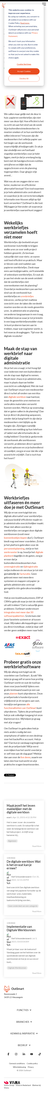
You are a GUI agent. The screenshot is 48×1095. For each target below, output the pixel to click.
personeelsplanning (14, 548)
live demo (26, 757)
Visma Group (9, 1085)
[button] (44, 4)
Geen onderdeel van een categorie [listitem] (22, 906)
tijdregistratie (30, 566)
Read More (36, 846)
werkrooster (10, 552)
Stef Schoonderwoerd (21, 876)
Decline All (24, 78)
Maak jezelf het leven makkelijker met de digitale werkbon (21, 809)
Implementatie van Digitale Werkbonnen (21, 928)
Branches (22, 1021)
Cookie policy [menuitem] (32, 1063)
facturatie (25, 573)
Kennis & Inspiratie (22, 1033)
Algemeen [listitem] (12, 841)
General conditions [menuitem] (17, 1063)
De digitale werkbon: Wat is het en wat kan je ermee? (24, 865)
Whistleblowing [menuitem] (19, 1067)
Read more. (25, 23)
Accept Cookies (24, 71)
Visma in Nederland (23, 1085)
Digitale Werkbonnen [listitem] (17, 968)
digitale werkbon (17, 396)
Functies (22, 1010)
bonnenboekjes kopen (15, 537)
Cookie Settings (24, 64)
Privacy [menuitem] (31, 1067)
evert (9, 817)
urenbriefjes (27, 296)
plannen (13, 693)
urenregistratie (12, 566)
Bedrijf (23, 1045)
